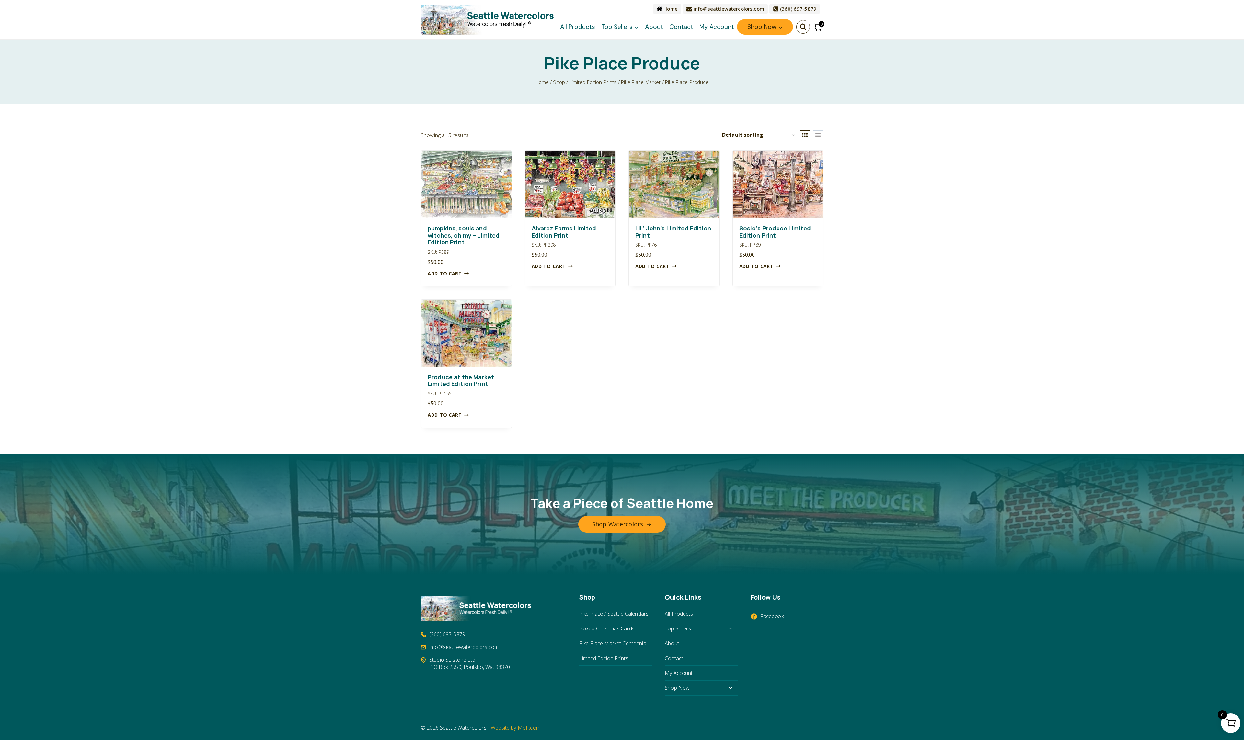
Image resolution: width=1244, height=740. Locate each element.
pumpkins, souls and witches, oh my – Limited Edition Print (464, 235)
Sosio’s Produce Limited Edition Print (775, 232)
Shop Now (677, 687)
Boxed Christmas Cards (607, 628)
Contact (681, 27)
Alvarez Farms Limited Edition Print (564, 232)
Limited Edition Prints (603, 658)
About (654, 27)
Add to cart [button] (445, 273)
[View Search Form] (803, 27)
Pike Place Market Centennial (613, 643)
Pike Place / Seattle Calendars (614, 613)
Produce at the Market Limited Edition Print (461, 381)
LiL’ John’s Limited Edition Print (673, 232)
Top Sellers (678, 628)
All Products (577, 27)
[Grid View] (805, 135)
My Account (716, 27)
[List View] (818, 135)
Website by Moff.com (515, 727)
